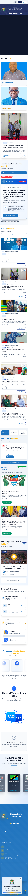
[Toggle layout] (21, 878)
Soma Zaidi (6, 155)
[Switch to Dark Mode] (15, 2)
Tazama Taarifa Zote (9, 172)
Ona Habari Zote (14, 234)
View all (24, 544)
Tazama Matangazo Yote (14, 462)
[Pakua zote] (21, 605)
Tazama (11, 456)
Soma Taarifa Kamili (9, 215)
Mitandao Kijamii (12, 2)
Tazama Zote (22, 598)
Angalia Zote (21, 467)
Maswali (4, 2)
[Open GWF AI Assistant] (24, 892)
